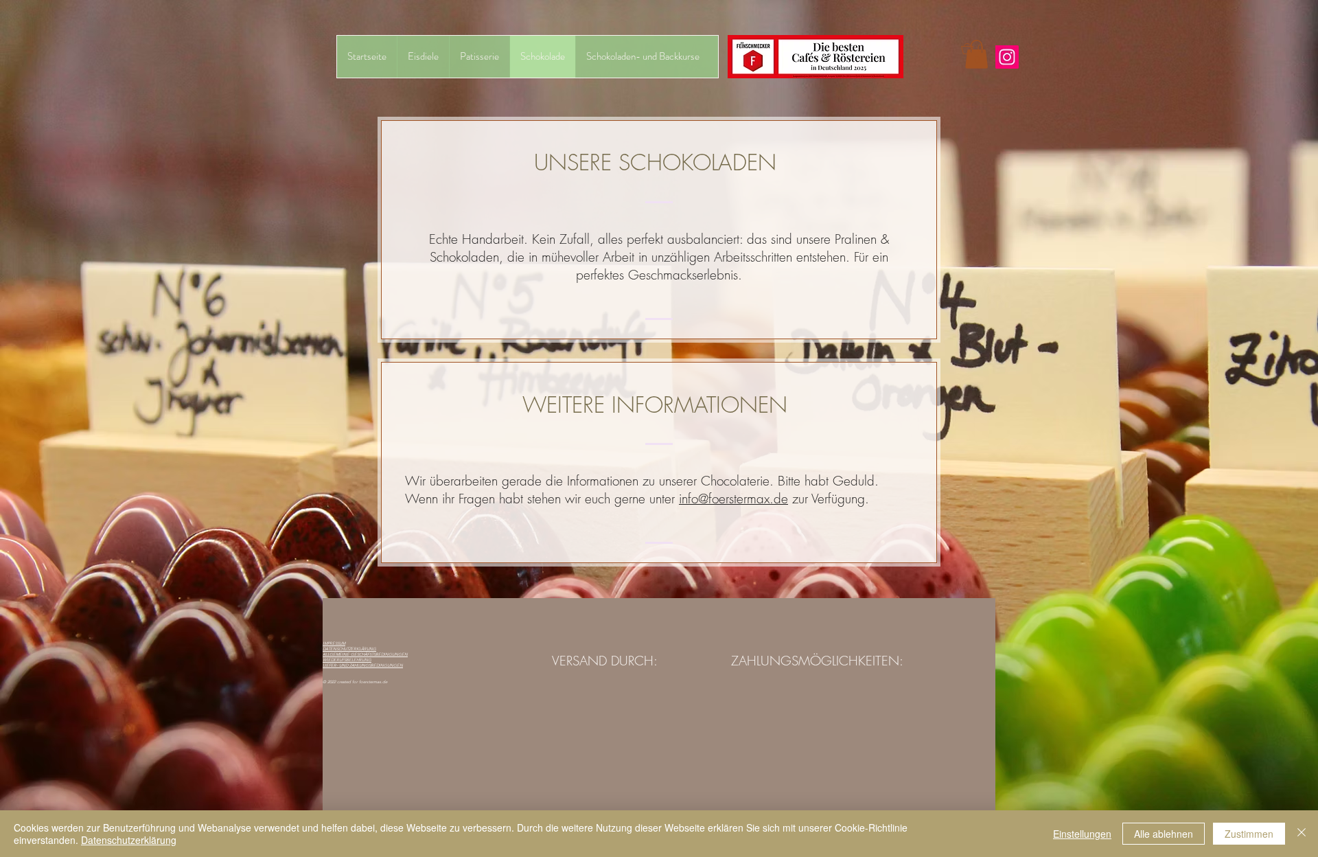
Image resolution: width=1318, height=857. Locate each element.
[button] (978, 48)
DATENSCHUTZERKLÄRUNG (349, 649)
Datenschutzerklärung (128, 840)
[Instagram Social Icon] (1007, 57)
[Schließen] (1301, 833)
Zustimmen (1249, 834)
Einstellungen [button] (1082, 834)
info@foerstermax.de (733, 498)
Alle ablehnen (1163, 834)
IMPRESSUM (334, 643)
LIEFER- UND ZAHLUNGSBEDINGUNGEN (363, 665)
